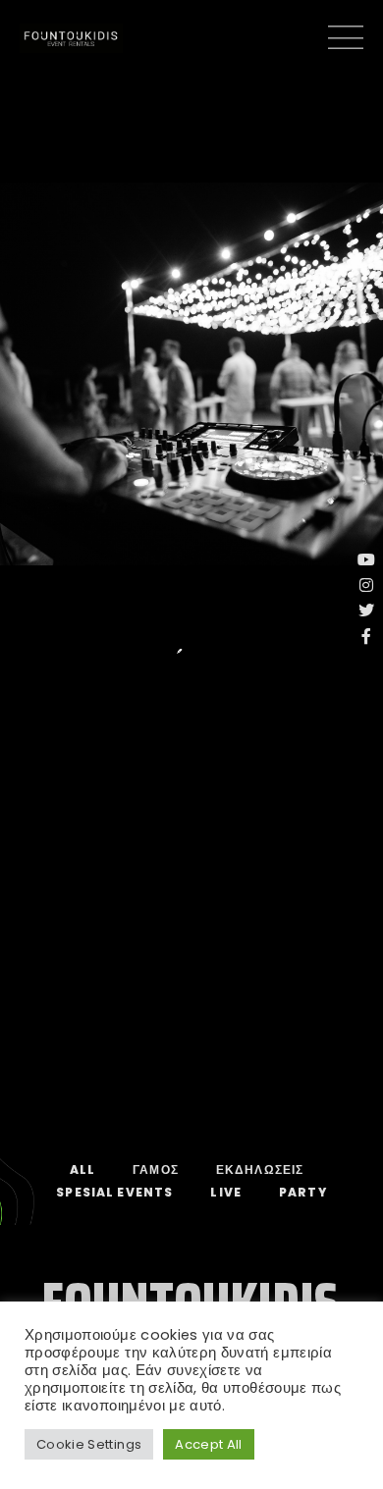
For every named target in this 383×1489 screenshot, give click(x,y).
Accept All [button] (209, 1444)
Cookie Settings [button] (88, 1444)
